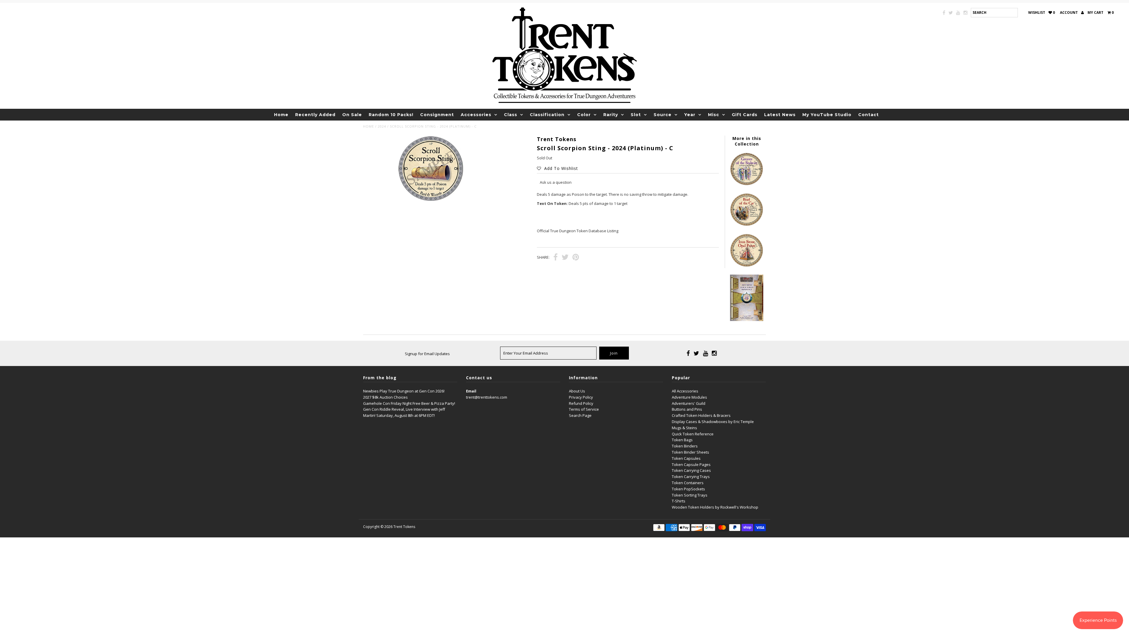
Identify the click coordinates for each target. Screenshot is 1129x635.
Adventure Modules (689, 397)
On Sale (352, 114)
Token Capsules (686, 458)
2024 (382, 126)
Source (663, 114)
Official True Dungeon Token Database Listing (577, 230)
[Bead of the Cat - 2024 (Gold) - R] (746, 224)
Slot (636, 114)
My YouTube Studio (826, 114)
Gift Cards (744, 114)
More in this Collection (746, 141)
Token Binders (685, 446)
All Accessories (685, 391)
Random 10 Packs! (391, 114)
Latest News (780, 114)
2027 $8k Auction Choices (385, 397)
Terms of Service (584, 409)
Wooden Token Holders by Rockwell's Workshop (715, 507)
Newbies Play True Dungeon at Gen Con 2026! (404, 391)
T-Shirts (678, 501)
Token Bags (682, 439)
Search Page (580, 415)
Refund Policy (581, 403)
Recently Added (315, 114)
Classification (547, 114)
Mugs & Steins (684, 427)
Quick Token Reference (693, 434)
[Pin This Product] (575, 257)
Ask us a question (556, 182)
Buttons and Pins (687, 409)
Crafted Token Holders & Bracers (701, 415)
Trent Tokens (404, 526)
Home (281, 114)
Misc (713, 114)
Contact (868, 114)
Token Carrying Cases (691, 470)
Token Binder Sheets (690, 452)
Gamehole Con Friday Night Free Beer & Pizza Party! (409, 403)
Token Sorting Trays (689, 495)
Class (510, 114)
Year (689, 114)
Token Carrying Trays (691, 476)
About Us (577, 391)
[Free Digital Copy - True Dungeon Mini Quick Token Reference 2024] (746, 319)
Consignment (437, 114)
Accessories (476, 114)
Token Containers (688, 482)
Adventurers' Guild (688, 403)
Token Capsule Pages (691, 464)
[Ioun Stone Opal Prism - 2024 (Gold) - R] (746, 265)
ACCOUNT (1069, 12)
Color (584, 114)
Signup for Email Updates (427, 353)
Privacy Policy (581, 397)
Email (471, 391)
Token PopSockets (688, 489)
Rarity (610, 114)
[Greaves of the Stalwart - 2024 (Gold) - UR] (746, 184)
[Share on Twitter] (565, 257)
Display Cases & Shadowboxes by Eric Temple (713, 421)
